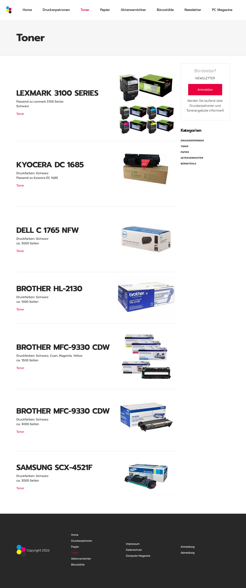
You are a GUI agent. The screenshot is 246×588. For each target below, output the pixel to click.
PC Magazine (222, 9)
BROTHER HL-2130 (49, 288)
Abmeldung (187, 552)
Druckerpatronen (56, 9)
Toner (85, 9)
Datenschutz (134, 550)
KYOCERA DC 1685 (50, 165)
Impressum (133, 544)
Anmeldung (187, 546)
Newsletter (192, 9)
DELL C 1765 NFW (47, 230)
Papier (105, 9)
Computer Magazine (138, 555)
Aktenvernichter (133, 9)
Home (27, 9)
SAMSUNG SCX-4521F (54, 467)
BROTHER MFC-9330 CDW (63, 347)
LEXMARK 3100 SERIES (57, 93)
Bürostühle (165, 9)
